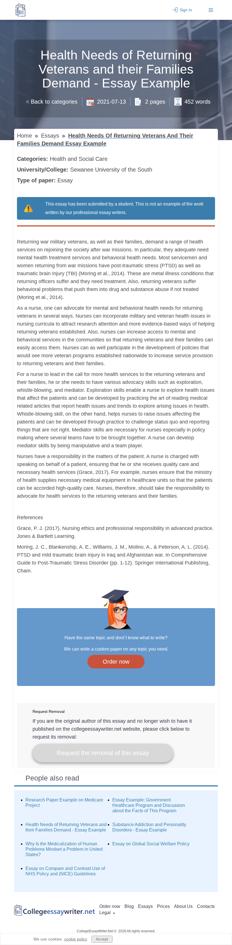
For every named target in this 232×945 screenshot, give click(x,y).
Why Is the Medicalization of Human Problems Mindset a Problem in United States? (64, 849)
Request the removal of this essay (103, 752)
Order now (116, 661)
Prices (163, 906)
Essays (51, 135)
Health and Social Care (79, 159)
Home (25, 135)
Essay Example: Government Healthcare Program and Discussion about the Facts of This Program (148, 805)
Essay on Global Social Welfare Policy (151, 843)
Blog (129, 906)
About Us (183, 906)
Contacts (206, 906)
